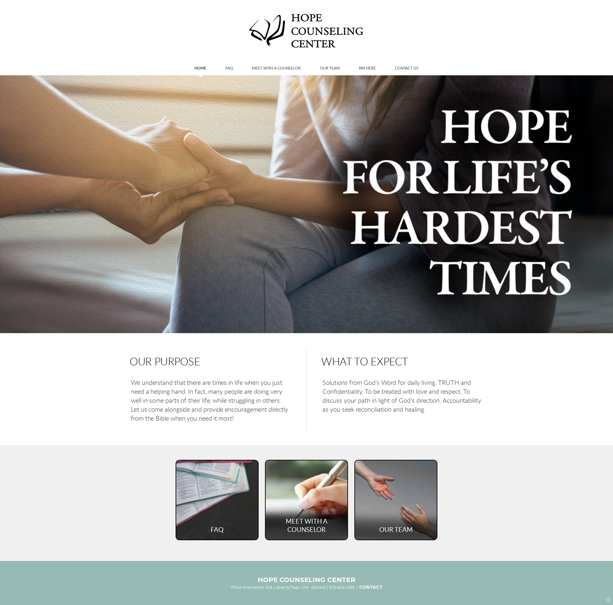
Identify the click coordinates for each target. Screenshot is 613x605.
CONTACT (370, 587)
